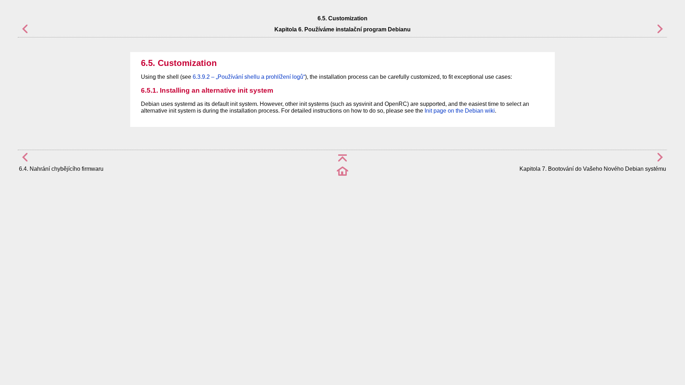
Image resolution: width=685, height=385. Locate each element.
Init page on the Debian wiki (460, 111)
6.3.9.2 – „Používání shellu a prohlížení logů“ (249, 77)
